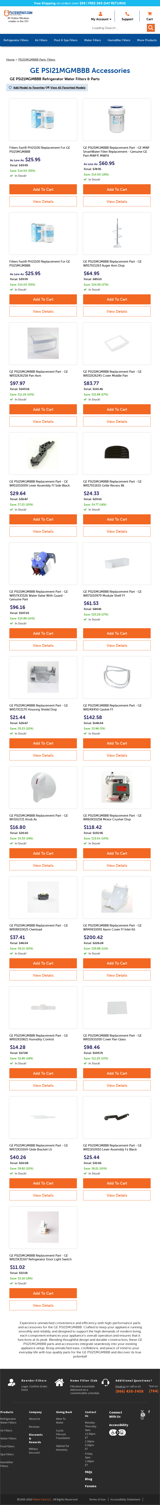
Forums (90, 1486)
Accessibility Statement (125, 1499)
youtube (145, 1414)
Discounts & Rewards (36, 1438)
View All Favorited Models (67, 87)
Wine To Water (61, 1420)
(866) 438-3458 (130, 1391)
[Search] (151, 28)
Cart (149, 19)
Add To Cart (43, 189)
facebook (153, 1411)
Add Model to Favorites (29, 87)
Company (35, 1412)
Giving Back (64, 1412)
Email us (121, 1386)
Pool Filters (7, 1446)
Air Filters (6, 1430)
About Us (34, 1419)
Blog (88, 1479)
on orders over (60, 3)
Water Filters (8, 1438)
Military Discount (34, 1450)
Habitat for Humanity (62, 1448)
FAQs (88, 1472)
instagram (146, 1418)
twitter (144, 1411)
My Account (99, 19)
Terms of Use (97, 1499)
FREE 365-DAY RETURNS (107, 3)
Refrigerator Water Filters (8, 1420)
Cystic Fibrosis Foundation (63, 1434)
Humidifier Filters (6, 1464)
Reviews (34, 1427)
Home (10, 59)
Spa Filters (7, 1454)
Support (127, 19)
